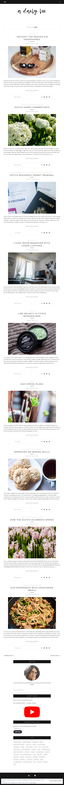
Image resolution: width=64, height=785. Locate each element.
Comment (18, 232)
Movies (45, 754)
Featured (15, 172)
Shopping (22, 759)
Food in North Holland (34, 449)
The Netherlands (46, 172)
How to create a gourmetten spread (22, 700)
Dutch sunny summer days (32, 107)
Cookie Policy (33, 782)
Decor (35, 747)
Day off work (29, 747)
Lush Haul (39, 754)
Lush (34, 754)
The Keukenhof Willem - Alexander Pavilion (24, 703)
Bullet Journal (41, 744)
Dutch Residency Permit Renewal (32, 175)
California (16, 747)
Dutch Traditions (26, 749)
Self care (16, 759)
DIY (29, 240)
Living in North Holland (35, 104)
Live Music (16, 754)
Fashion (34, 749)
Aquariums (35, 742)
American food (17, 742)
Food (24, 449)
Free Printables (46, 749)
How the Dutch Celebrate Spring (32, 520)
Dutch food (45, 747)
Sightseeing (29, 759)
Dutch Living (17, 749)
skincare (36, 759)
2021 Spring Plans (32, 384)
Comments (18, 97)
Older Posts (55, 655)
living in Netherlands (26, 754)
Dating (22, 747)
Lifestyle (32, 34)
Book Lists (28, 744)
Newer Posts (9, 655)
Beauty (41, 742)
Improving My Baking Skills (32, 452)
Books (34, 744)
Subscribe (17, 731)
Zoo (15, 764)
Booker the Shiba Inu (19, 744)
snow (41, 759)
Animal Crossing (27, 742)
